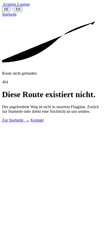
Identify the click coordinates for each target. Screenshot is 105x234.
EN (18, 9)
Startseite (9, 14)
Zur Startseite (16, 120)
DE (6, 9)
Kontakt (37, 120)
